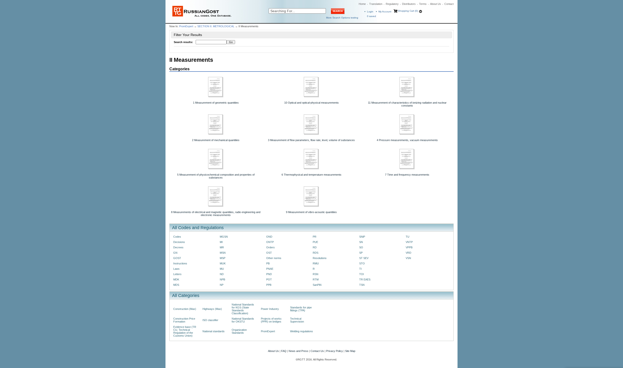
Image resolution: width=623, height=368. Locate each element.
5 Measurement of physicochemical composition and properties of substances (216, 176)
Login (370, 11)
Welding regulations (301, 331)
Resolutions (320, 258)
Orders (270, 247)
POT (269, 279)
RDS (315, 252)
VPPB (409, 247)
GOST (177, 258)
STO (362, 263)
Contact (449, 3)
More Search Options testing (342, 17)
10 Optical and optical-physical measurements (311, 102)
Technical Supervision (297, 320)
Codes (177, 236)
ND (222, 274)
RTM (316, 279)
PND (269, 274)
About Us (435, 3)
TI (360, 268)
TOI (361, 274)
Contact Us (317, 351)
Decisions (179, 242)
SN (361, 242)
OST (269, 252)
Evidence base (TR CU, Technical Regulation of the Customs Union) (184, 331)
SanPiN (317, 284)
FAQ (283, 351)
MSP (222, 258)
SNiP (362, 236)
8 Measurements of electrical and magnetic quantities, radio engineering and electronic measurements (215, 213)
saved (371, 16)
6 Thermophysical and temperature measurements (311, 174)
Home (362, 3)
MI (221, 242)
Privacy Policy (334, 351)
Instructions (180, 263)
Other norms (273, 258)
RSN (315, 274)
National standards (213, 331)
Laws (176, 268)
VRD (408, 252)
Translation (375, 3)
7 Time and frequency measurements (407, 174)
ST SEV (363, 258)
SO (361, 247)
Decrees (178, 247)
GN (175, 252)
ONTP (270, 242)
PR (314, 236)
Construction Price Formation (184, 320)
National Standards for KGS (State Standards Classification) (243, 309)
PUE (315, 242)
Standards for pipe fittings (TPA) (301, 309)
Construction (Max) (184, 308)
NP (221, 284)
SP (361, 252)
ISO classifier (210, 320)
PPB (268, 284)
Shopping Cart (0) (408, 10)
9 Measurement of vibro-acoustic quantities (311, 212)
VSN (408, 258)
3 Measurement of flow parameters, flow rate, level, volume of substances (311, 140)
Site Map (350, 351)
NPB (222, 279)
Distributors (409, 3)
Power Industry (270, 308)
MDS (176, 284)
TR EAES (364, 279)
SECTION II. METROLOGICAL (215, 26)
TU (407, 236)
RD (315, 247)
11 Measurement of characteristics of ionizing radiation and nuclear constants (407, 104)
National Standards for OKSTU (243, 320)
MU (222, 268)
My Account (384, 11)
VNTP (409, 242)
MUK (223, 263)
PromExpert (186, 26)
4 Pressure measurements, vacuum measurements (407, 140)
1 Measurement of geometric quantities (216, 102)
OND (269, 236)
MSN (223, 252)
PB (268, 263)
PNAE (269, 268)
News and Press (298, 351)
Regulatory (392, 3)
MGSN (224, 236)
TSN (362, 284)
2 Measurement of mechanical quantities (215, 140)
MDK (176, 279)
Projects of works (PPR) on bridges (271, 320)
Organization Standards (239, 331)
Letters (177, 274)
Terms (423, 3)
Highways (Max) (212, 308)
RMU (316, 263)
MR (222, 247)
